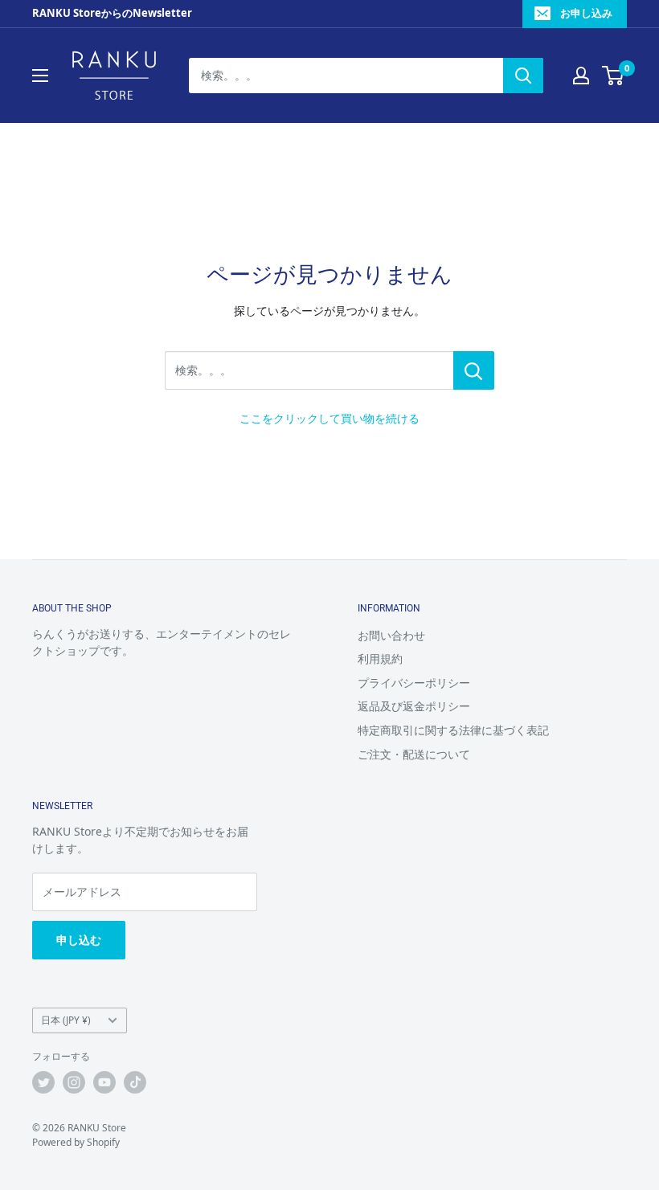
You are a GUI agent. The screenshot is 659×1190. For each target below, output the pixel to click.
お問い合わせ (391, 635)
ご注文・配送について (414, 754)
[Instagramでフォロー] (74, 1082)
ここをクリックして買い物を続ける (329, 418)
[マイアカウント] (581, 75)
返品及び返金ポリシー (414, 706)
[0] (614, 75)
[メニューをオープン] (40, 75)
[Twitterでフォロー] (43, 1082)
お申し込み (586, 13)
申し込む (78, 939)
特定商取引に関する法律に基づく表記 (453, 730)
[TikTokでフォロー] (135, 1082)
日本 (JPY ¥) (66, 1019)
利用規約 (380, 658)
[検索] (523, 75)
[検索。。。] (473, 370)
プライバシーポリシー (414, 682)
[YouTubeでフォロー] (104, 1082)
